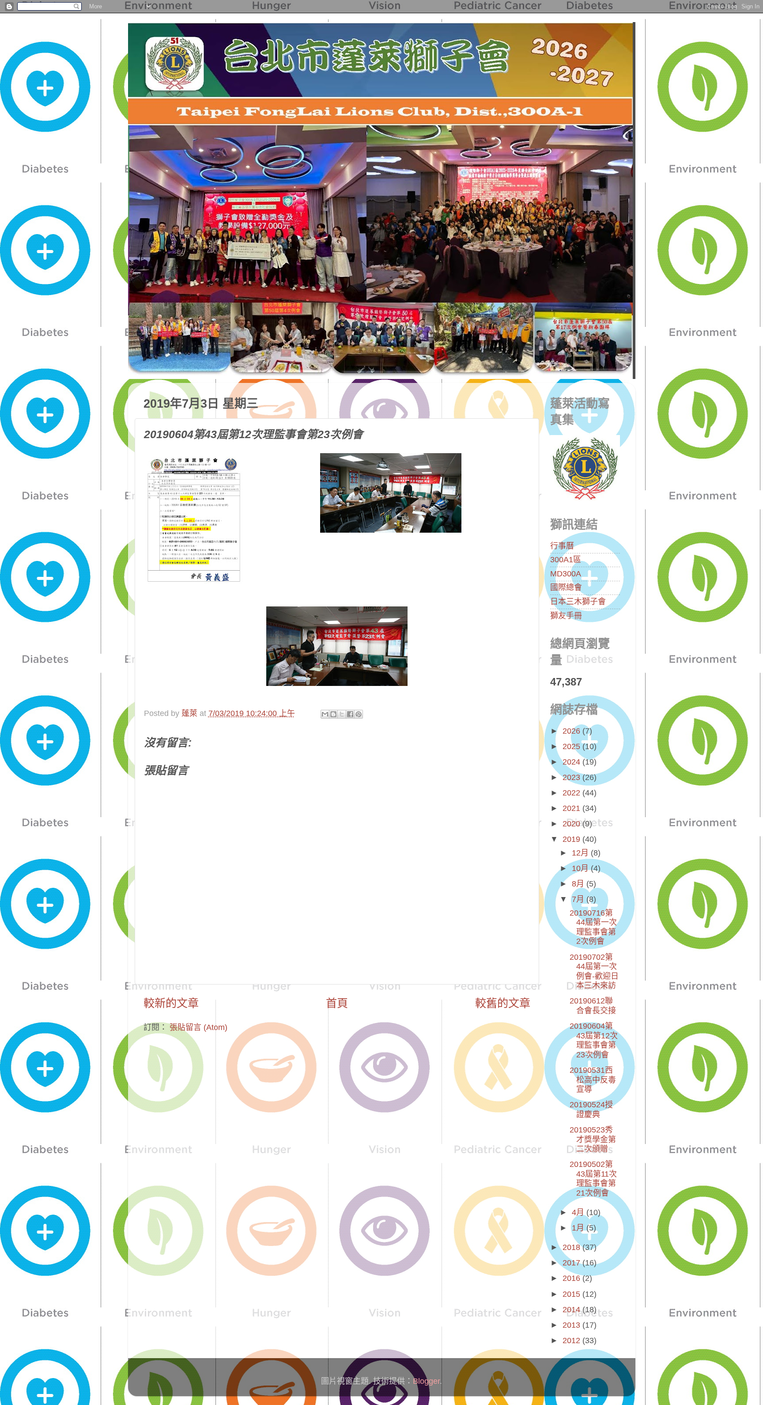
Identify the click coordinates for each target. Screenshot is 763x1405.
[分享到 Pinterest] (358, 714)
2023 (572, 777)
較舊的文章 (502, 1003)
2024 (572, 761)
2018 (572, 1247)
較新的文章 (171, 1003)
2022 (572, 792)
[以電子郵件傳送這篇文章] (325, 714)
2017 (572, 1262)
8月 (579, 883)
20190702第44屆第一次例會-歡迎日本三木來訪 (594, 971)
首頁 (337, 1003)
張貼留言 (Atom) (198, 1027)
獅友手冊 (566, 615)
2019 (572, 839)
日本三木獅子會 (578, 601)
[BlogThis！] (333, 714)
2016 (572, 1278)
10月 (581, 868)
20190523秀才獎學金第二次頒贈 (593, 1139)
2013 (572, 1325)
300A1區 (565, 559)
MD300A (565, 573)
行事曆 (562, 546)
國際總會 (566, 587)
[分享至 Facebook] (350, 714)
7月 (579, 899)
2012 (572, 1340)
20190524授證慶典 (591, 1109)
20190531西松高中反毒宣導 (593, 1080)
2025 (572, 746)
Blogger (426, 1381)
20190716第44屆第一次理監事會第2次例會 (593, 927)
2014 (572, 1309)
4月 (579, 1212)
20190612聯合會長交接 (593, 1005)
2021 (572, 808)
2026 (572, 731)
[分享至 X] (341, 714)
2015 (572, 1294)
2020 (572, 823)
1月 (579, 1227)
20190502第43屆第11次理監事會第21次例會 (593, 1178)
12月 (581, 852)
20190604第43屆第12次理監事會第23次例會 (594, 1040)
